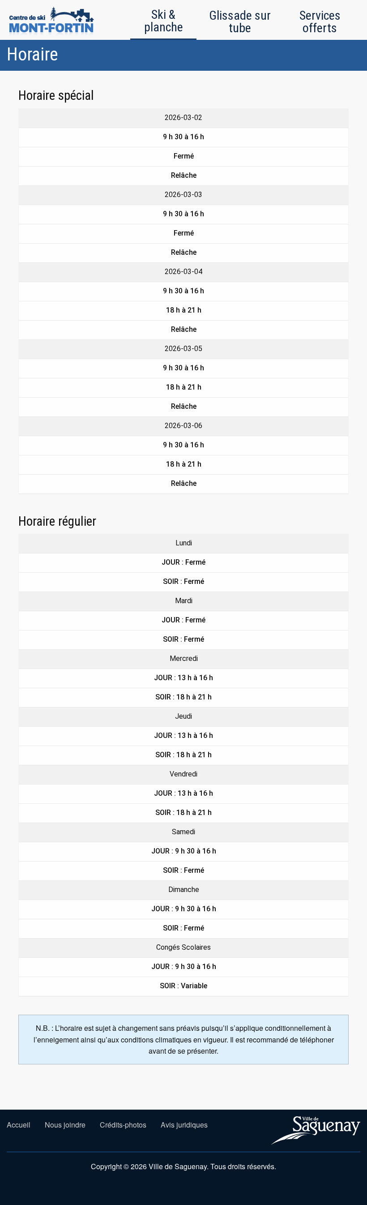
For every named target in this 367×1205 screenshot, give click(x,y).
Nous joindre (65, 1124)
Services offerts (320, 21)
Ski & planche (163, 20)
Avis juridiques (184, 1124)
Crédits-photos (123, 1124)
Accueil (18, 1124)
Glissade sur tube (240, 21)
